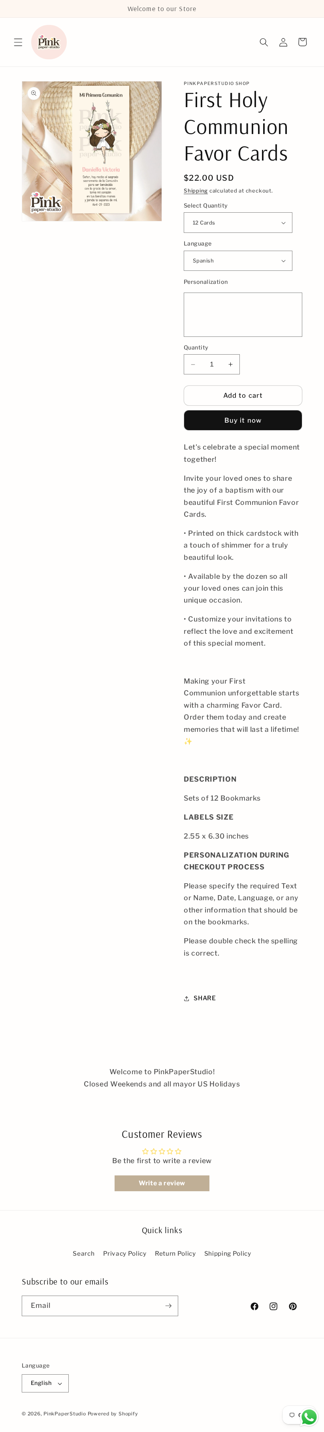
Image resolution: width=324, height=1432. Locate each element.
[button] (18, 41)
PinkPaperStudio (64, 1414)
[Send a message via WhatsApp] (309, 1417)
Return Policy (175, 1253)
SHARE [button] (205, 998)
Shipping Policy (227, 1253)
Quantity (196, 347)
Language (198, 243)
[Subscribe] (168, 1306)
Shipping (196, 190)
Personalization (206, 281)
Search (83, 1253)
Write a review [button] (162, 1183)
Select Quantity (206, 205)
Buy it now (243, 420)
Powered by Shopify (113, 1414)
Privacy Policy (125, 1253)
